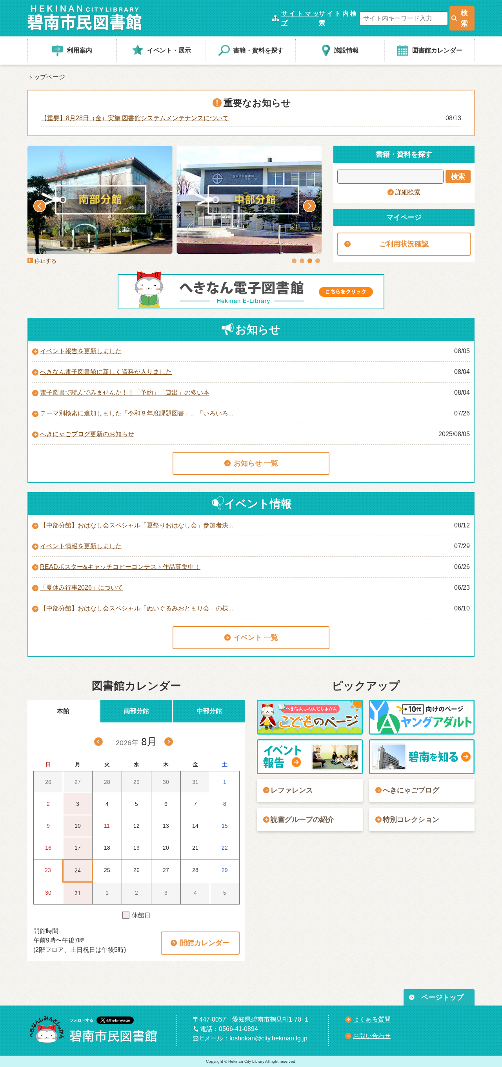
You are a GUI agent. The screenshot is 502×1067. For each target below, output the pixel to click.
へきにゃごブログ (411, 790)
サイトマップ (300, 18)
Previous (39, 206)
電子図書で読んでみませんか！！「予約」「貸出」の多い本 (124, 392)
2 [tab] (302, 260)
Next (309, 206)
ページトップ (442, 997)
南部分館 (136, 711)
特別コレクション (411, 819)
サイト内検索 (337, 18)
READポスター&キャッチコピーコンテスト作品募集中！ (120, 566)
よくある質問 (372, 1019)
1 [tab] (294, 260)
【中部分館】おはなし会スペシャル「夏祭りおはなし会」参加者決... (136, 525)
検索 (464, 18)
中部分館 (209, 711)
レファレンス (292, 790)
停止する (45, 261)
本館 (63, 711)
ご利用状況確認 (404, 244)
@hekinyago (118, 1020)
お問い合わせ (372, 1036)
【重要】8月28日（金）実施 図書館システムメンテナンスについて (135, 118)
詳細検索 (407, 192)
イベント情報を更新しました (81, 546)
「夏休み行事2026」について (81, 587)
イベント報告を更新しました (81, 351)
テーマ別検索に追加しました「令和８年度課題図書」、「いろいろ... (136, 413)
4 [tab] (317, 260)
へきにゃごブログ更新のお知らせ (87, 434)
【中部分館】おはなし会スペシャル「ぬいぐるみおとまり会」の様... (136, 608)
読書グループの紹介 (302, 819)
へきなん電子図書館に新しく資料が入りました (106, 371)
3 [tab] (309, 260)
